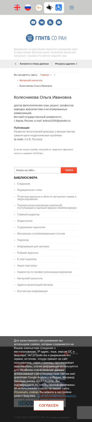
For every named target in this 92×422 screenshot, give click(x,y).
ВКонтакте (42, 20)
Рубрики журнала (27, 252)
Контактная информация (32, 291)
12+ (38, 5)
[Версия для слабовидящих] (50, 7)
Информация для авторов (33, 246)
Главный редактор (28, 214)
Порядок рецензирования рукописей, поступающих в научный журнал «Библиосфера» (47, 206)
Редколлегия (25, 220)
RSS (49, 20)
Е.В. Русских (34, 139)
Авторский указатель (30, 80)
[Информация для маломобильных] (58, 7)
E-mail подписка (59, 22)
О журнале (23, 183)
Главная (44, 74)
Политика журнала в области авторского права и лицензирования (46, 198)
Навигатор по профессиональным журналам (44, 272)
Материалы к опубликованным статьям (41, 233)
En (17, 7)
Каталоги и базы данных (34, 63)
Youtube (33, 20)
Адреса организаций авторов (35, 284)
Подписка (23, 240)
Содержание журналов (31, 227)
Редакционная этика (29, 190)
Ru (28, 7)
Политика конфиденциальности (56, 395)
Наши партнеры (27, 265)
